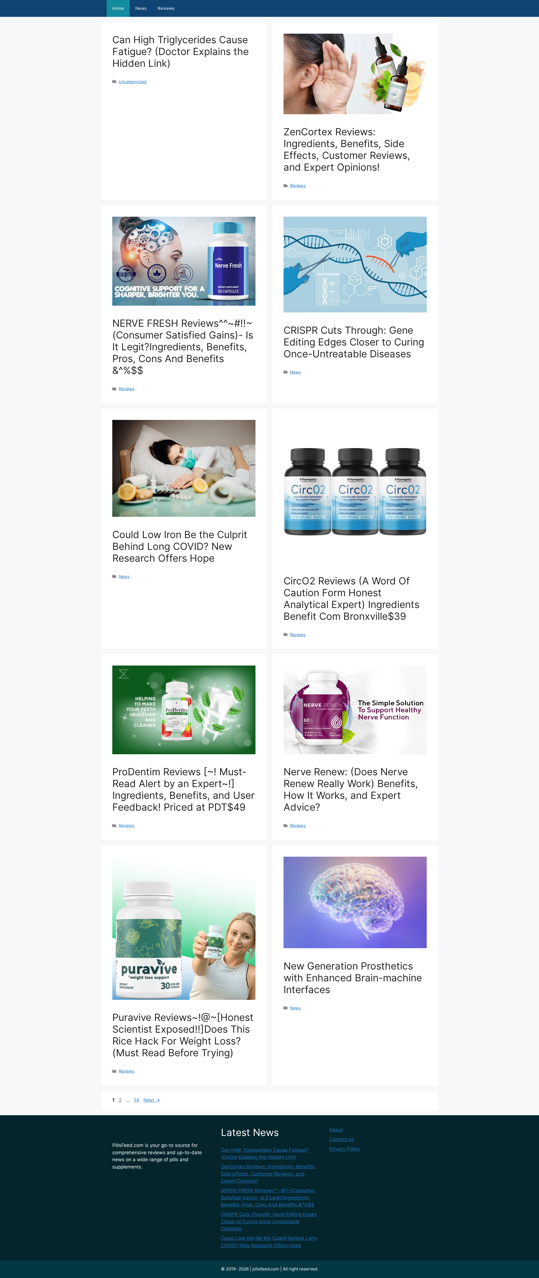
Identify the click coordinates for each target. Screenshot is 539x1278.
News (141, 8)
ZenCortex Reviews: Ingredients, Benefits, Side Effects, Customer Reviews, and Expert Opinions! (347, 149)
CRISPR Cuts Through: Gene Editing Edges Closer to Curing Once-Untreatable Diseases (354, 342)
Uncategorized (133, 81)
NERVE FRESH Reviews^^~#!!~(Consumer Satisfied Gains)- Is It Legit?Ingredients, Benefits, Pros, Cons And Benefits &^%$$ (182, 346)
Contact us (341, 1139)
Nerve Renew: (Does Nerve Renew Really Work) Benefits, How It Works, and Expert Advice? (351, 789)
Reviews (166, 8)
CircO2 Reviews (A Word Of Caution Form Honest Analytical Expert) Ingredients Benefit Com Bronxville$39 (351, 598)
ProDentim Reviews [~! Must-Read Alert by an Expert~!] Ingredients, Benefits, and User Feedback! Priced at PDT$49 (183, 789)
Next (151, 1100)
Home (118, 8)
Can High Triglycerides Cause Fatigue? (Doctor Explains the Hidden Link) (180, 51)
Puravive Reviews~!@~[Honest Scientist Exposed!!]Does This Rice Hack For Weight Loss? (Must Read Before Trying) (182, 1034)
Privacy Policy (344, 1149)
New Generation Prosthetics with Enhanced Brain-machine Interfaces (353, 977)
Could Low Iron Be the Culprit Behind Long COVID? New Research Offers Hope (179, 546)
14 (137, 1100)
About (336, 1130)
